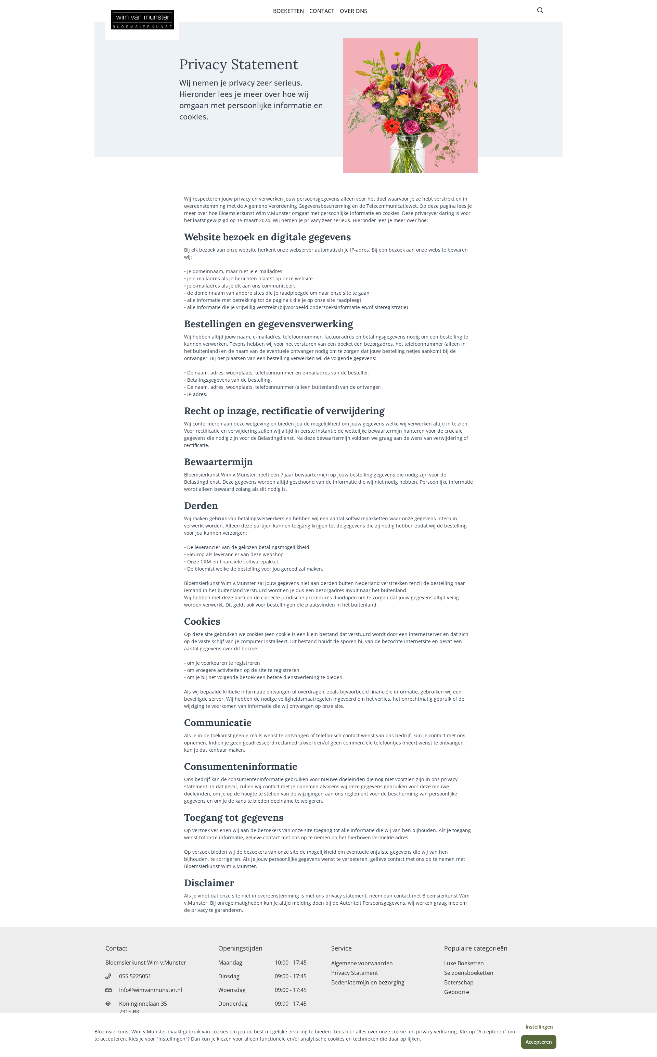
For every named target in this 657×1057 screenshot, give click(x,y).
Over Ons (353, 11)
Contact (321, 11)
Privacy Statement (354, 973)
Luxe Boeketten (464, 963)
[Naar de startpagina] (142, 20)
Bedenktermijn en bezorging (367, 982)
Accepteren (539, 1042)
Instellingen (539, 1026)
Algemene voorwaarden (362, 963)
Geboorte (456, 992)
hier (350, 1031)
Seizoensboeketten (468, 973)
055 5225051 (135, 976)
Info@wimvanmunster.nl (150, 990)
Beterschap (459, 982)
